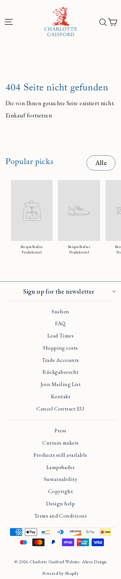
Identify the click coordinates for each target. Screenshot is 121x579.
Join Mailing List (60, 384)
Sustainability (60, 478)
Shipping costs (60, 347)
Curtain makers (60, 442)
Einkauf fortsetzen (28, 115)
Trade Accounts (60, 359)
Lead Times (60, 335)
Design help (60, 503)
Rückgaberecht (61, 371)
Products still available (60, 454)
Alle (101, 163)
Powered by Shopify (60, 573)
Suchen (60, 311)
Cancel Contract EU (60, 408)
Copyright (60, 491)
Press (60, 430)
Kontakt (60, 396)
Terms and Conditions (60, 515)
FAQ (60, 323)
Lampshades (60, 467)
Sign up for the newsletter (58, 291)
